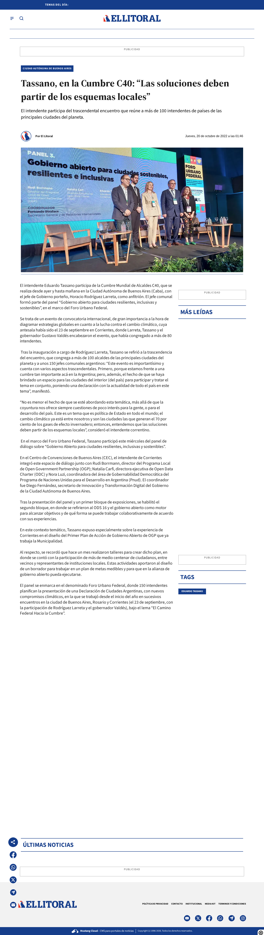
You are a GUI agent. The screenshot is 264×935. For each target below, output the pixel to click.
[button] (13, 855)
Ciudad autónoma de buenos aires (47, 68)
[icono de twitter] (198, 918)
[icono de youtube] (187, 918)
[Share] (13, 842)
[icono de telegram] (231, 918)
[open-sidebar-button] (12, 18)
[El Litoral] (132, 18)
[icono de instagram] (243, 918)
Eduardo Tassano (192, 591)
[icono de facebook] (209, 918)
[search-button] (21, 18)
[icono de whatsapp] (220, 918)
